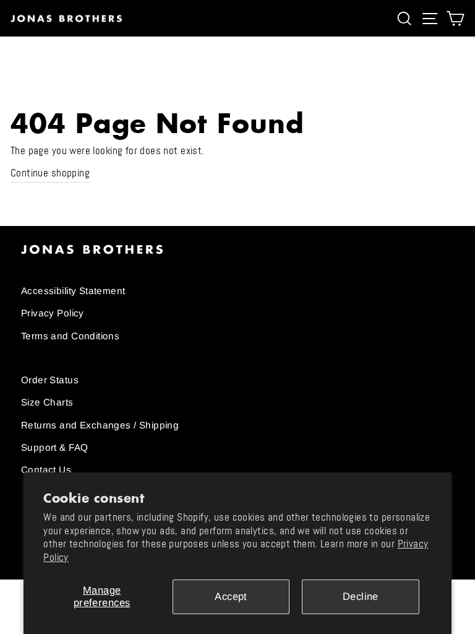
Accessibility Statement (73, 290)
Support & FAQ (54, 447)
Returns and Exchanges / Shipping (100, 425)
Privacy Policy (52, 313)
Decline (361, 596)
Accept (231, 596)
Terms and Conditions (70, 336)
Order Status (50, 380)
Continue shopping (50, 173)
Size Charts (47, 402)
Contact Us (46, 469)
